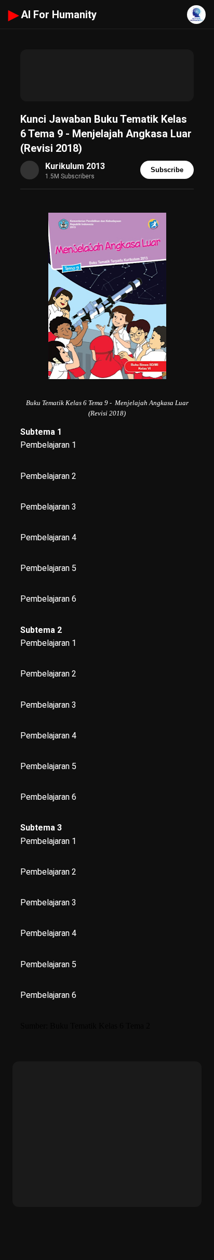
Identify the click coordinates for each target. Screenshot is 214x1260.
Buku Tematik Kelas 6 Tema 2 (100, 1025)
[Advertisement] (107, 75)
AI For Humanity (52, 14)
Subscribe (167, 170)
